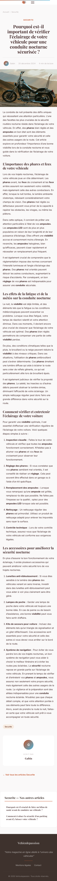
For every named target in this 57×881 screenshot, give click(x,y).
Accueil (6, 12)
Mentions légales (23, 865)
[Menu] (32, 2)
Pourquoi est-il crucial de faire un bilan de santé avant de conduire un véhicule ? (26, 808)
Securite (15, 12)
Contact (37, 865)
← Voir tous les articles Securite (19, 774)
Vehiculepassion (28, 843)
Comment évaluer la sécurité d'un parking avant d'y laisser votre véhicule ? (26, 817)
